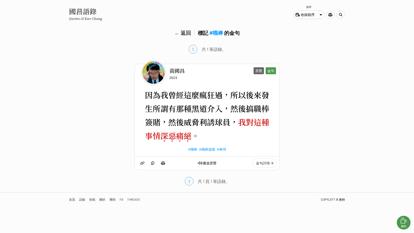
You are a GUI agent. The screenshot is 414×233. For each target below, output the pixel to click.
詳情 (263, 163)
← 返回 (182, 33)
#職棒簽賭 (207, 149)
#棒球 (221, 149)
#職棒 (192, 149)
